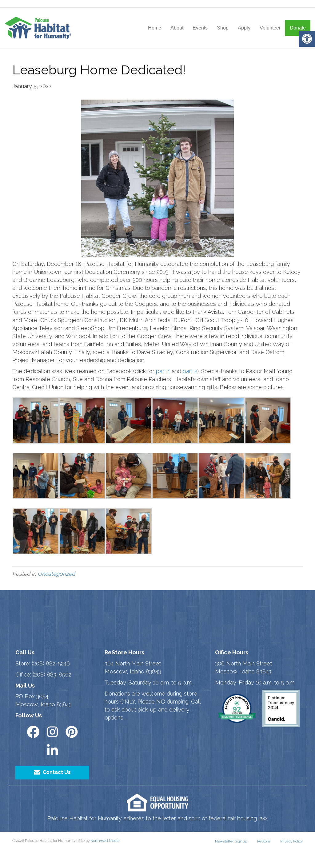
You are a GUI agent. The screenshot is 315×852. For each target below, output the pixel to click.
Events (200, 27)
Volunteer (270, 27)
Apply (244, 27)
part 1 (163, 371)
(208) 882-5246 (51, 663)
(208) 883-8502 (52, 674)
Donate (298, 27)
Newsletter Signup (231, 841)
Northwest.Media (105, 840)
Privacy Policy (291, 841)
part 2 (190, 371)
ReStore (263, 841)
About (176, 27)
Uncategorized (56, 573)
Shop (223, 27)
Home (154, 27)
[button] (307, 39)
